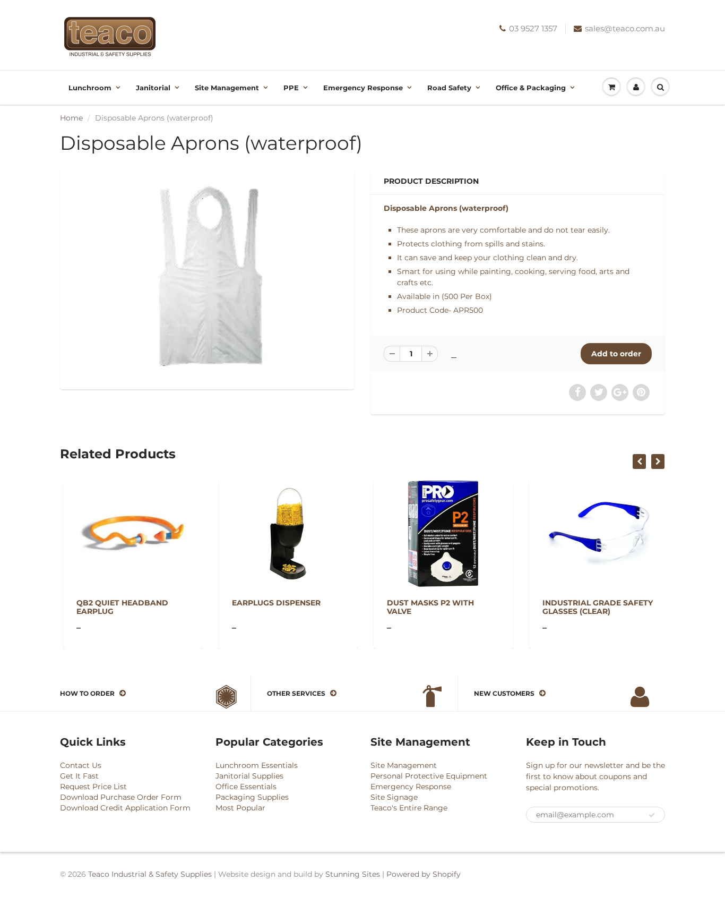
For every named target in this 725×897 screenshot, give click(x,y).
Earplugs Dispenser (273, 603)
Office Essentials (246, 786)
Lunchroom (89, 87)
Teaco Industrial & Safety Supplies (150, 874)
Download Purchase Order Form (121, 797)
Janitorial (153, 87)
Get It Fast (79, 776)
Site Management (227, 87)
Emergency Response (363, 87)
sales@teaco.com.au (625, 28)
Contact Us (80, 765)
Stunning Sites (352, 874)
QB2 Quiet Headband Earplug (119, 607)
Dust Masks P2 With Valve (427, 607)
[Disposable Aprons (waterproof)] (207, 277)
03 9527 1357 (533, 28)
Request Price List (93, 786)
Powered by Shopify (423, 874)
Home (71, 118)
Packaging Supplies (252, 797)
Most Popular (240, 808)
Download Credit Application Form (125, 808)
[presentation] (639, 461)
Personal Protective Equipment (428, 776)
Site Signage (394, 797)
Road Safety (449, 87)
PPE (291, 87)
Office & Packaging (531, 87)
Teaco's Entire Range (408, 808)
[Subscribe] (651, 815)
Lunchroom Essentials (256, 765)
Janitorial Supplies (249, 776)
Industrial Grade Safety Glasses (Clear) (594, 607)
